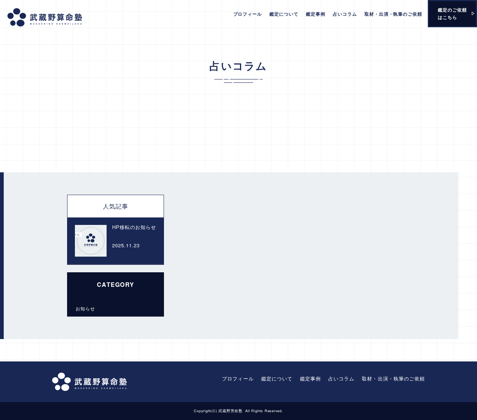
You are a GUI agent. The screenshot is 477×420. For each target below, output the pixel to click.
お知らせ (85, 308)
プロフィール (247, 13)
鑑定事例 (315, 13)
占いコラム (345, 13)
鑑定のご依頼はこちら (452, 13)
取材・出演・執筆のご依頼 (393, 13)
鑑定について (283, 13)
